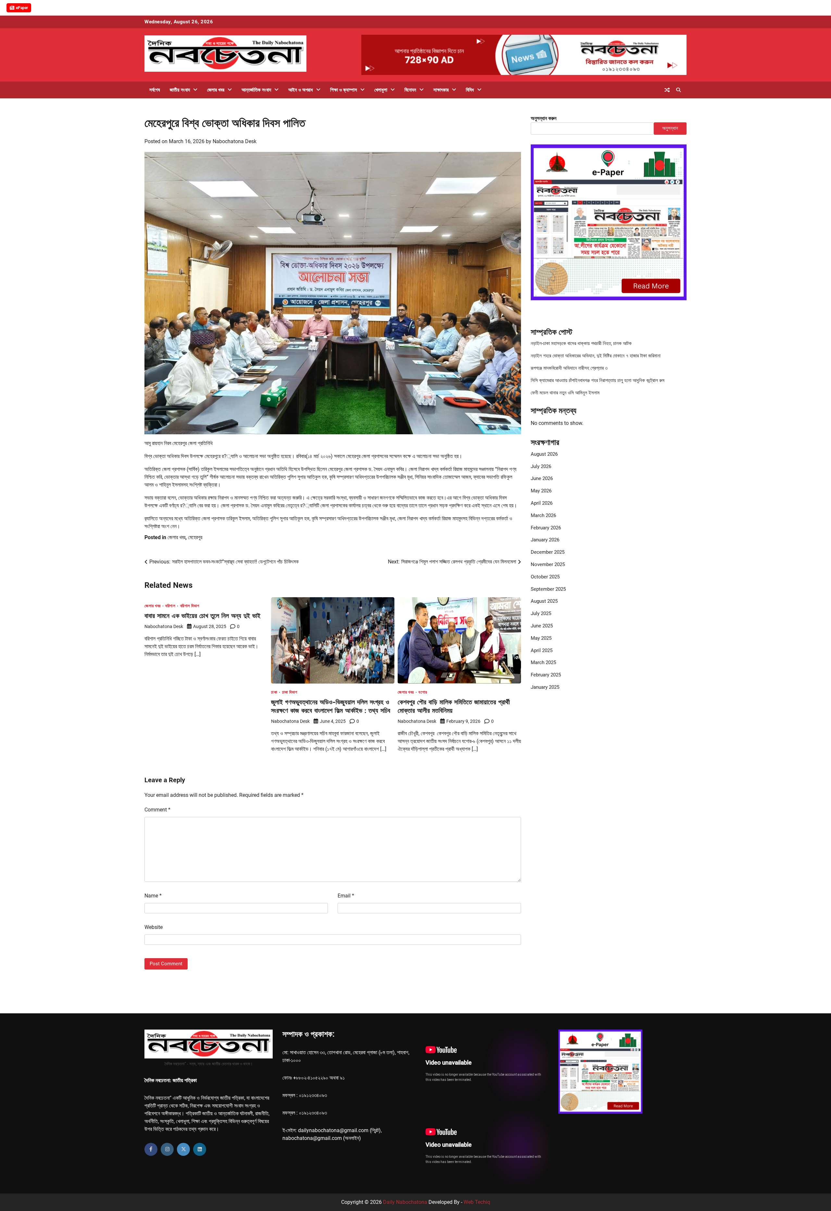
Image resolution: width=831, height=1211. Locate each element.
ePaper (22, 8)
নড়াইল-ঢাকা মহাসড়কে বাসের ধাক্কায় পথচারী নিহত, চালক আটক (581, 343)
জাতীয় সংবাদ (180, 90)
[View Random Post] (667, 90)
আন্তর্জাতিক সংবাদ (256, 90)
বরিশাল (170, 606)
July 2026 (541, 466)
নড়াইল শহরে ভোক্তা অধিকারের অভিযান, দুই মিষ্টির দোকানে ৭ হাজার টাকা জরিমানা (596, 356)
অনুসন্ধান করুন (543, 118)
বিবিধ (470, 90)
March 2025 (543, 662)
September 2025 (548, 589)
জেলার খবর (215, 90)
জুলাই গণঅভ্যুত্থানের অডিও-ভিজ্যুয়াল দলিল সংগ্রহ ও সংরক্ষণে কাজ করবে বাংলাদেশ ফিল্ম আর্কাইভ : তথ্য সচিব (330, 706)
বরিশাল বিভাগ (189, 606)
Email (346, 896)
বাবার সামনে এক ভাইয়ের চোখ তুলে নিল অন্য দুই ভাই (202, 616)
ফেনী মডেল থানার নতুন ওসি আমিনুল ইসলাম (565, 393)
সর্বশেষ (154, 90)
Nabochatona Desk (234, 141)
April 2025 (541, 650)
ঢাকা (274, 692)
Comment (157, 810)
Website (153, 927)
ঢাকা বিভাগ (289, 692)
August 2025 (544, 601)
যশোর (422, 692)
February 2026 (546, 528)
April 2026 (541, 503)
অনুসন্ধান (670, 128)
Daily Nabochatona (405, 1202)
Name (153, 896)
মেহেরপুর (195, 537)
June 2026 (542, 478)
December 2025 (547, 552)
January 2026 (545, 540)
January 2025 (545, 687)
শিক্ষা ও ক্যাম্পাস (343, 90)
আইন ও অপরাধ (300, 90)
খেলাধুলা (380, 90)
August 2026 (544, 454)
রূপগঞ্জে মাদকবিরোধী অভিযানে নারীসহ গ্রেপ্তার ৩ (569, 368)
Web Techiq (477, 1202)
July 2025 (541, 613)
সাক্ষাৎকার (441, 90)
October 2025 (545, 577)
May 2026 (541, 491)
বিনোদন (410, 90)
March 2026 (543, 515)
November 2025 (548, 564)
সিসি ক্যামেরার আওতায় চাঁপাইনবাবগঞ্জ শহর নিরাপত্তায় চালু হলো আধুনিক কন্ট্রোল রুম (597, 380)
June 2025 (542, 626)
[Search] (678, 90)
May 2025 (541, 638)
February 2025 (546, 675)
